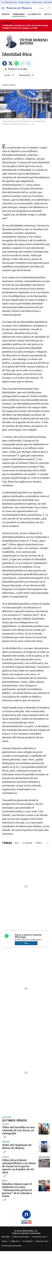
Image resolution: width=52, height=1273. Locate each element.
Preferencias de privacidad (11, 1246)
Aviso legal (6, 1237)
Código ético (15, 1241)
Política (38, 842)
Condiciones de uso (39, 1237)
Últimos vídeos (14, 1120)
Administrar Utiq (42, 1241)
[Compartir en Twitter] (10, 64)
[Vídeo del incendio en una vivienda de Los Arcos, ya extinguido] (44, 1129)
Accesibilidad (28, 1241)
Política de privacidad (21, 1237)
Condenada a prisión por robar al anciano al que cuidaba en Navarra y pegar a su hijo (25, 26)
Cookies (4, 1241)
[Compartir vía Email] (28, 64)
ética (16, 842)
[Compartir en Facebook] (4, 64)
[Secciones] (3, 8)
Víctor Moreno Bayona (34, 41)
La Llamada (27, 842)
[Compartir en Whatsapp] (16, 64)
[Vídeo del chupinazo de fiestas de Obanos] (44, 1146)
